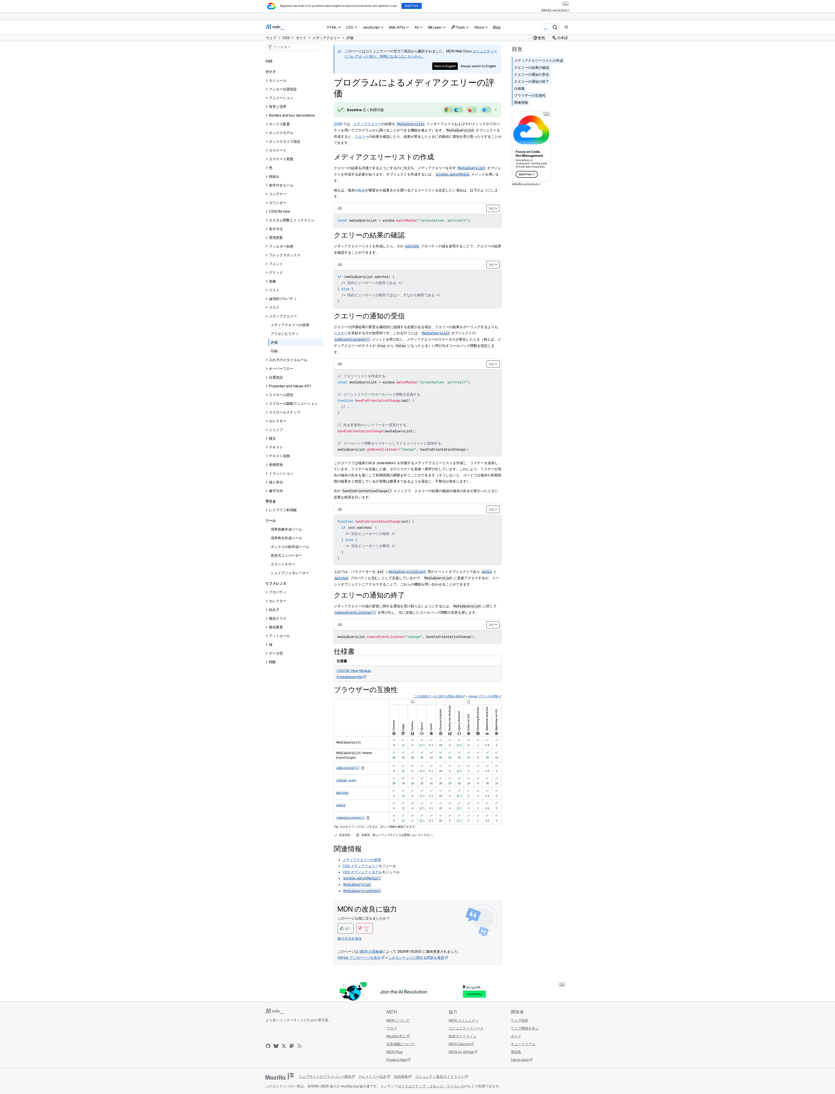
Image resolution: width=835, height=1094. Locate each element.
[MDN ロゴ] (274, 1011)
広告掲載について (400, 1044)
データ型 (276, 653)
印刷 (274, 351)
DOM (338, 124)
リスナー (341, 333)
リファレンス (275, 583)
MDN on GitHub (461, 1052)
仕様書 (519, 88)
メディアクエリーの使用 (362, 860)
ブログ (391, 1028)
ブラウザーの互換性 (530, 95)
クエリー (362, 136)
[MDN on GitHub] (268, 1046)
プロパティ (277, 592)
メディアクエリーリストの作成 (538, 60)
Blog (496, 27)
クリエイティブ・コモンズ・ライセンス (432, 1086)
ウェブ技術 (519, 1020)
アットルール (279, 636)
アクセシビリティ (285, 334)
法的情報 (401, 1076)
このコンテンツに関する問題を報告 (416, 957)
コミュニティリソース (466, 1028)
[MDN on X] (283, 1046)
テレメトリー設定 (372, 1076)
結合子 (274, 610)
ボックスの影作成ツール (290, 547)
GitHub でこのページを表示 (359, 957)
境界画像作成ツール (286, 529)
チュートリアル (523, 1044)
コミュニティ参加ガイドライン (439, 1076)
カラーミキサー (283, 564)
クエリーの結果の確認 (531, 67)
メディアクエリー (367, 124)
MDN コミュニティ (464, 1020)
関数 (272, 662)
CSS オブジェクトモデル (362, 872)
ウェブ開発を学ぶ (525, 1028)
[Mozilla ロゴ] (279, 1076)
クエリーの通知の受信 (531, 74)
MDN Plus (394, 1052)
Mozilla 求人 (396, 1036)
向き (361, 190)
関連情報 (521, 102)
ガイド (270, 72)
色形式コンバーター (286, 555)
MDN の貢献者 (370, 951)
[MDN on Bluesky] (276, 1046)
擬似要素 (276, 627)
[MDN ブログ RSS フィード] (299, 1046)
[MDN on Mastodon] (291, 1046)
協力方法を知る (349, 938)
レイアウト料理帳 (283, 510)
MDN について (398, 1020)
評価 (274, 342)
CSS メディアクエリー (361, 866)
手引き (270, 501)
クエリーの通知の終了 (531, 81)
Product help (396, 1060)
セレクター (277, 601)
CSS (268, 61)
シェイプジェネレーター (290, 573)
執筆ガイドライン (463, 1036)
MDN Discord (459, 1044)
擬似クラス (277, 618)
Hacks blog (520, 1060)
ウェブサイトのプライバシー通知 (325, 1076)
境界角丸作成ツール (286, 538)
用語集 (516, 1052)
